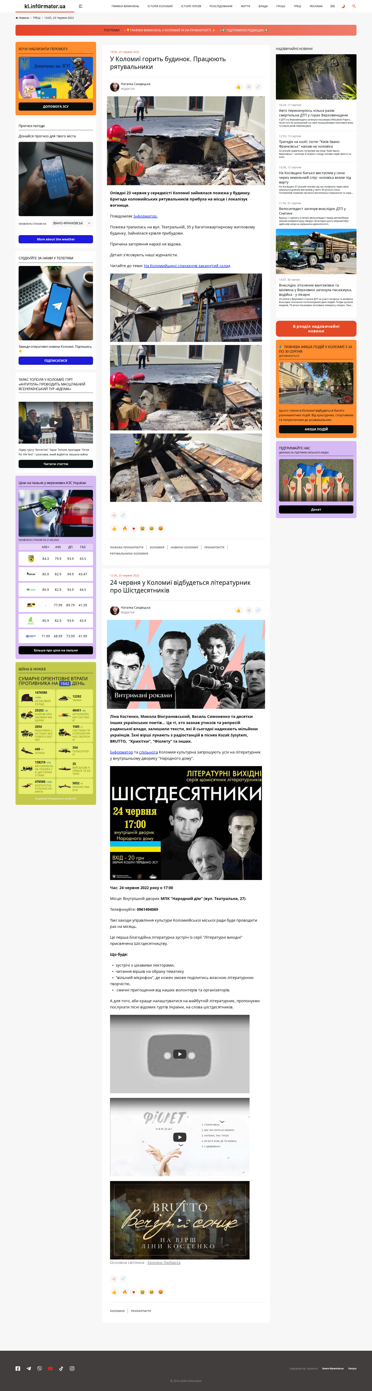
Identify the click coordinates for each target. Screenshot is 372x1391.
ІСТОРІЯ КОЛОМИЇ (160, 6)
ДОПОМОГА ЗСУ (56, 106)
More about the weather (56, 239)
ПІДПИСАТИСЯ (55, 361)
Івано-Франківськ (333, 1368)
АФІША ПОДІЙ (316, 429)
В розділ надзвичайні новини (316, 329)
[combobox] (72, 223)
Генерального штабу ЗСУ (62, 798)
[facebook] (18, 1368)
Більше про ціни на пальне (56, 650)
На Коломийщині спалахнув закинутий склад (187, 265)
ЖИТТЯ (245, 6)
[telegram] (28, 1368)
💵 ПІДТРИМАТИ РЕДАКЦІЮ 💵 (245, 30)
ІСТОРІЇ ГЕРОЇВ (191, 6)
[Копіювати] (258, 87)
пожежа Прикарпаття (126, 547)
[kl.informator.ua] (45, 6)
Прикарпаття (214, 547)
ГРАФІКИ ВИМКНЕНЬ (125, 6)
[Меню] (80, 6)
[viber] (39, 1368)
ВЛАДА (263, 6)
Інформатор (121, 752)
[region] (56, 234)
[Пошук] (354, 6)
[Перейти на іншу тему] (343, 6)
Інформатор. (145, 216)
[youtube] (50, 1368)
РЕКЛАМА (316, 6)
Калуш (352, 1368)
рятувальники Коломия (129, 553)
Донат (316, 509)
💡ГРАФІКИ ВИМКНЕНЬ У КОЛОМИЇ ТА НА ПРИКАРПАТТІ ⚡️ (171, 30)
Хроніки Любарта (163, 1262)
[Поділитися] (249, 87)
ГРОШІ (280, 6)
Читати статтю (56, 464)
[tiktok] (61, 1368)
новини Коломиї (184, 547)
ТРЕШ (297, 6)
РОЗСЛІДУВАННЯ (221, 6)
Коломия (157, 547)
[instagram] (72, 1368)
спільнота (148, 752)
